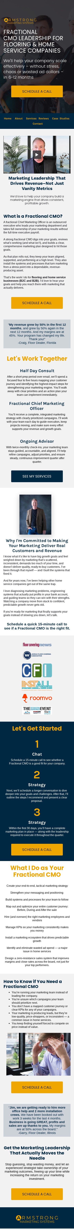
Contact (38, 123)
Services (31, 118)
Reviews (44, 118)
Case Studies (60, 118)
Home (7, 118)
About (19, 118)
